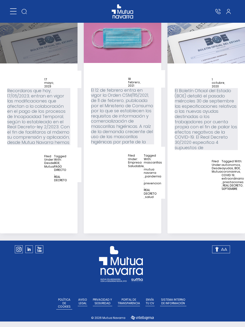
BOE (57, 163)
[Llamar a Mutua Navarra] (218, 11)
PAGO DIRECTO (60, 168)
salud (149, 197)
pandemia (153, 176)
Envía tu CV (150, 301)
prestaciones (233, 182)
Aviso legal (82, 301)
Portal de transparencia (129, 301)
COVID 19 (228, 175)
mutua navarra (150, 171)
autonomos (231, 165)
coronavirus (231, 171)
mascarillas (153, 162)
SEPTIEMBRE (229, 189)
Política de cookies (64, 303)
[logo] (123, 11)
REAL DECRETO (60, 178)
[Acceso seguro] (228, 11)
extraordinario (233, 178)
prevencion (152, 183)
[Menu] (13, 11)
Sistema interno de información (173, 301)
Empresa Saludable (136, 164)
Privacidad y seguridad (102, 301)
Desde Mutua (49, 164)
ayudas (227, 168)
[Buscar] (24, 11)
